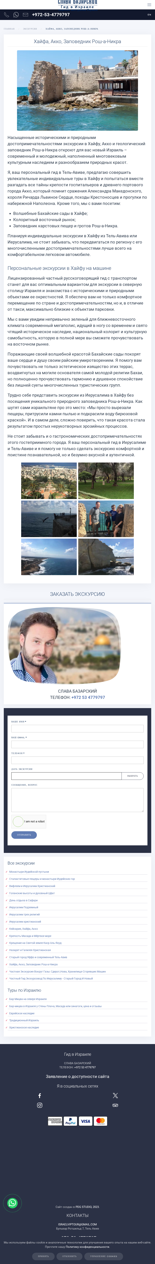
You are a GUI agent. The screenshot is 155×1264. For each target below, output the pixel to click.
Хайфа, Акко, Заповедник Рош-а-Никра (33, 964)
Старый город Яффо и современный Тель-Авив (38, 957)
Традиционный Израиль (24, 1020)
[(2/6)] (106, 481)
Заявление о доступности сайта (77, 1076)
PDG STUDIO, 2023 (87, 1207)
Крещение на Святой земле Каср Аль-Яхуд (35, 942)
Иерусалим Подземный (23, 907)
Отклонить (69, 1256)
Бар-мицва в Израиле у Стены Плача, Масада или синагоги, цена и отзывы (55, 1006)
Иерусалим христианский (25, 921)
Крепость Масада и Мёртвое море (30, 935)
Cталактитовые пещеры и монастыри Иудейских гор (42, 878)
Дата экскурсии (22, 769)
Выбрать (132, 776)
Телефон (18, 753)
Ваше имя (18, 722)
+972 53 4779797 (88, 697)
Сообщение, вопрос (24, 785)
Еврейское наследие (21, 1013)
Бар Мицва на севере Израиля (28, 999)
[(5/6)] (49, 557)
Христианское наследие (24, 1027)
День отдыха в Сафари (23, 900)
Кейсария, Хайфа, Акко (23, 928)
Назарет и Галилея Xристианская (30, 950)
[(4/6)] (106, 519)
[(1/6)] (49, 481)
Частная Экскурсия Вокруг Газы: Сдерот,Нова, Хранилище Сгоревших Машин (57, 971)
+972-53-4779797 (51, 14)
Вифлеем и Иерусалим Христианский (32, 886)
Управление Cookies (103, 1256)
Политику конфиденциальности (87, 1247)
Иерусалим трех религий (24, 914)
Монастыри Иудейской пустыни (29, 871)
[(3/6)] (49, 519)
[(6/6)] (106, 557)
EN (149, 14)
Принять (43, 1256)
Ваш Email (19, 737)
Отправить (24, 835)
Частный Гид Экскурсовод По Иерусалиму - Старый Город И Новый (51, 978)
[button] (149, 4)
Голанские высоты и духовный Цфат (32, 893)
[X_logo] (115, 1095)
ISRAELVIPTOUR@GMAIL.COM (77, 1224)
